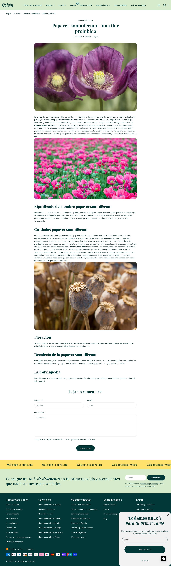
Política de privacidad (149, 484)
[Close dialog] (168, 515)
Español (30, 549)
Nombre (38, 400)
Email (90, 400)
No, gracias (144, 560)
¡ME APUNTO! (145, 549)
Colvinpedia (38, 381)
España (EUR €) (15, 549)
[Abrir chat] (163, 558)
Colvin (14, 561)
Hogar (8, 13)
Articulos (17, 13)
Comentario (39, 412)
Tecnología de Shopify (26, 561)
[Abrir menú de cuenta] (166, 5)
